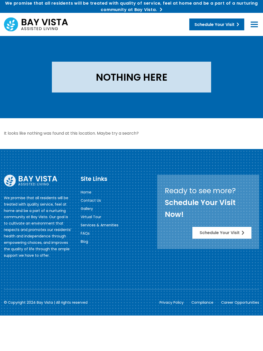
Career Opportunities (240, 302)
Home (86, 192)
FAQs (85, 233)
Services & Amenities (99, 225)
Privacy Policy (171, 302)
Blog (84, 241)
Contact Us (91, 200)
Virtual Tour (91, 216)
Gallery (87, 208)
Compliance (202, 302)
